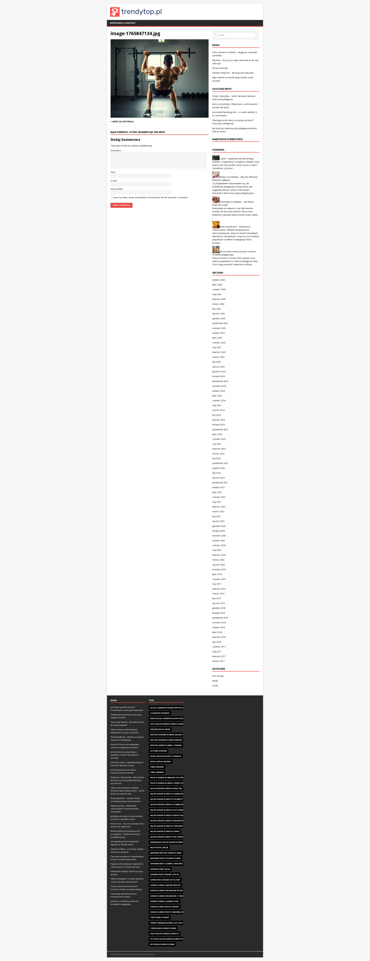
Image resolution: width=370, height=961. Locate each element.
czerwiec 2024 (219, 400)
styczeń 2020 (218, 564)
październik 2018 (220, 617)
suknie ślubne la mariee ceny (164, 901)
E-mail (113, 180)
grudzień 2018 (219, 608)
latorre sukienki (158, 751)
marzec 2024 (218, 410)
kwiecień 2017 (219, 656)
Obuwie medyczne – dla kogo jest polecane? (233, 72)
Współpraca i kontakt (123, 23)
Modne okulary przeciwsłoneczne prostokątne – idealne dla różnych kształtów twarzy (125, 834)
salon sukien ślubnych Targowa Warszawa (171, 826)
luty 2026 (216, 308)
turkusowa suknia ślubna (163, 928)
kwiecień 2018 (219, 637)
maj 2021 (216, 502)
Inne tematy (218, 676)
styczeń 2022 (218, 477)
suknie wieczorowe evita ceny (165, 880)
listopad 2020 (218, 530)
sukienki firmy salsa (160, 869)
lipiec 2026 (217, 284)
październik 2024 (220, 381)
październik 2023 (220, 429)
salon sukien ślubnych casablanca (167, 794)
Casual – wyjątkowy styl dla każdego (237, 158)
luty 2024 (216, 415)
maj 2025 (216, 347)
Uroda (215, 685)
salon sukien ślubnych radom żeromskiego (171, 820)
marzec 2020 (218, 559)
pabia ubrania (157, 772)
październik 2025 (220, 323)
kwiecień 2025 (219, 352)
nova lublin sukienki (160, 761)
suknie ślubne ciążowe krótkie (165, 885)
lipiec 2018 (217, 632)
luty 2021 (216, 516)
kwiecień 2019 (219, 588)
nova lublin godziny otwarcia (165, 756)
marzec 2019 (218, 593)
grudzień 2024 (219, 371)
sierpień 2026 (218, 279)
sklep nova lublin (159, 847)
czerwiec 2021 (219, 497)
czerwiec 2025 (219, 342)
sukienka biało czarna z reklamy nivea (169, 863)
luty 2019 (216, 598)
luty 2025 (216, 361)
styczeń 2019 (218, 603)
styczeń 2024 (218, 419)
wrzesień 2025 (219, 328)
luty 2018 (216, 641)
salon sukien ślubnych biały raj (166, 788)
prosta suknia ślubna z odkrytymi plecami (171, 783)
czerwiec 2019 (219, 579)
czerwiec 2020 (219, 545)
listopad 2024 (218, 376)
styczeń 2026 (218, 313)
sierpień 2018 (218, 627)
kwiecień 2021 (219, 506)
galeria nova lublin (160, 729)
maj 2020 (216, 550)
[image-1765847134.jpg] (160, 116)
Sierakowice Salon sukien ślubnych (168, 842)
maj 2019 (216, 583)
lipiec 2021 (217, 492)
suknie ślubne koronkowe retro (166, 890)
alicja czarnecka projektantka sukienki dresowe (174, 708)
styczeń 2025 (218, 366)
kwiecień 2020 (219, 555)
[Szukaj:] (236, 35)
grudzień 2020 (219, 526)
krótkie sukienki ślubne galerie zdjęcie (169, 734)
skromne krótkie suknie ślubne (165, 853)
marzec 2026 (218, 304)
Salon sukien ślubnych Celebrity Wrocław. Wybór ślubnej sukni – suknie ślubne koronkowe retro (128, 790)
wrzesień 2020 (219, 535)
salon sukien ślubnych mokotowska (168, 815)
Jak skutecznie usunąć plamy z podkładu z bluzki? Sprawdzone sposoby (125, 755)
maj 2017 (216, 651)
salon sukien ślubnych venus (165, 831)
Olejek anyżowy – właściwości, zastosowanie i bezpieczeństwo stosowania (125, 808)
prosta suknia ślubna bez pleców (167, 777)
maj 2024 (216, 405)
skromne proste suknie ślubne (165, 858)
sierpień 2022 (218, 468)
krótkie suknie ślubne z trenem (166, 745)
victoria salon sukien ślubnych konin (169, 939)
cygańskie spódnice (160, 713)
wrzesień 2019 (219, 569)
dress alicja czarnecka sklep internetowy (171, 718)
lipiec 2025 (217, 337)
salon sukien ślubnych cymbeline (167, 804)
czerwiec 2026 (219, 289)
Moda (215, 680)
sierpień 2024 (218, 390)
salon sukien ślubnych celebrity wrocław (171, 799)
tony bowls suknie (159, 917)
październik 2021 (220, 482)
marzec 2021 (218, 511)
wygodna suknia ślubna (162, 944)
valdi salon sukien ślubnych (164, 933)
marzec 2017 (218, 661)
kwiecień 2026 (219, 299)
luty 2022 (216, 472)
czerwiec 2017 (219, 646)
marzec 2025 (218, 357)
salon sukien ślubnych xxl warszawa (169, 837)
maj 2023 (216, 444)
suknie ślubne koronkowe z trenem (168, 896)
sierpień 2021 (218, 487)
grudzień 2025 (219, 318)
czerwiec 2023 (219, 439)
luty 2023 (216, 458)
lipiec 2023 (217, 434)
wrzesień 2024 (219, 386)
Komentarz (116, 150)
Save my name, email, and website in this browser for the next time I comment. (150, 197)
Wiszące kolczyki (220, 68)
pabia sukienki (157, 767)
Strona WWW (117, 189)
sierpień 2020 (218, 540)
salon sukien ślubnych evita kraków (168, 810)
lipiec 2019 (217, 574)
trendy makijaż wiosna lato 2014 (166, 923)
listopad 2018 (218, 613)
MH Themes (150, 954)
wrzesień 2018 (219, 622)
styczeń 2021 (218, 521)
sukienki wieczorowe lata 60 (164, 874)
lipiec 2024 (217, 395)
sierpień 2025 (218, 333)
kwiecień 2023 (219, 448)
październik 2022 (220, 463)
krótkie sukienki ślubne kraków (166, 740)
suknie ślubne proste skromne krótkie (169, 912)
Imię (113, 172)
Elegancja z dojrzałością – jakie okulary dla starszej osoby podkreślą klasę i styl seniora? (127, 780)
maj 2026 (216, 294)
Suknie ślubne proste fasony (164, 906)
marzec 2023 (218, 453)
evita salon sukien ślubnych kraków (168, 724)
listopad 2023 (218, 424)
